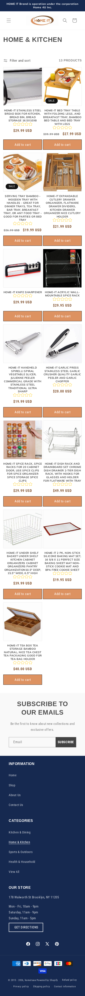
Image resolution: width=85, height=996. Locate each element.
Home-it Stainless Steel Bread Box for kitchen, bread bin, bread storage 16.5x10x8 (22, 115)
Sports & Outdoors (20, 852)
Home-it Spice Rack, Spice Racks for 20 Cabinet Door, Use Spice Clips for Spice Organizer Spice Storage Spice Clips (22, 472)
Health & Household (22, 861)
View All (14, 872)
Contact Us (16, 805)
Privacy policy (21, 986)
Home (13, 775)
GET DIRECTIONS (26, 927)
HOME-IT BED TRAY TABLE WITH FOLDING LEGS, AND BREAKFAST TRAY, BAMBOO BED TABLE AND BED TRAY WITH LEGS (62, 117)
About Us (15, 795)
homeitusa (30, 980)
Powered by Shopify (47, 980)
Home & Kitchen (19, 842)
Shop (12, 785)
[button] (9, 20)
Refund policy (69, 980)
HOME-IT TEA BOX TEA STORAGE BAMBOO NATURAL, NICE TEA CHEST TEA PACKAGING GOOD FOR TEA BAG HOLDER (22, 652)
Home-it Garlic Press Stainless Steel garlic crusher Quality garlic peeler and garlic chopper (62, 374)
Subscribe (66, 742)
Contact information (65, 986)
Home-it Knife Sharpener (22, 292)
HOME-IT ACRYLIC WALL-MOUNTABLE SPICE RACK (62, 294)
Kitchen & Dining (20, 832)
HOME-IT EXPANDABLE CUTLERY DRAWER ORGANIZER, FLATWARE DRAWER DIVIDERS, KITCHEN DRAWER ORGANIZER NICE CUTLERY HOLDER (62, 206)
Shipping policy (41, 986)
